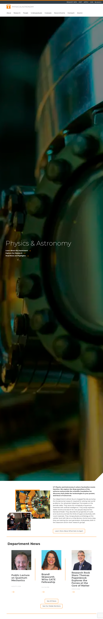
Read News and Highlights (16, 256)
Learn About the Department (17, 250)
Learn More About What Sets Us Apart (69, 531)
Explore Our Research (14, 253)
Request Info (72, 2)
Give (91, 2)
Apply (86, 2)
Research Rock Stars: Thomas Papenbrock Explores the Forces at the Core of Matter (81, 579)
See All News (51, 601)
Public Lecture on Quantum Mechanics (20, 578)
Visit (80, 2)
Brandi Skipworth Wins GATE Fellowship (49, 578)
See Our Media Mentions (52, 606)
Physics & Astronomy (23, 7)
